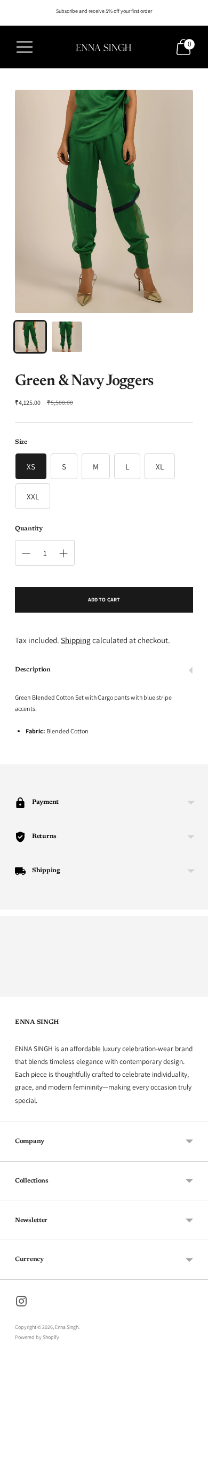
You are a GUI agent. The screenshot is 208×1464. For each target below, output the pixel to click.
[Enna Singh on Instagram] (21, 1303)
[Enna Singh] (104, 47)
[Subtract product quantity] (26, 553)
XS (31, 466)
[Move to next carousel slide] (193, 988)
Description (33, 670)
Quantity (29, 529)
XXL (33, 496)
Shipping (76, 640)
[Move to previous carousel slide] (15, 988)
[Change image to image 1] (30, 337)
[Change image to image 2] (67, 337)
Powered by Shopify (37, 1337)
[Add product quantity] (63, 553)
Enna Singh (66, 1327)
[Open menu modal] (24, 47)
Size (21, 442)
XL (160, 466)
